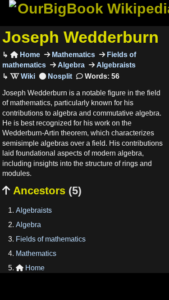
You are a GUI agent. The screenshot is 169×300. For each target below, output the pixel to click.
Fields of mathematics (51, 239)
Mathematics (72, 54)
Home (25, 54)
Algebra (70, 65)
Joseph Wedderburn (80, 37)
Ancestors (42, 190)
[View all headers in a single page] (55, 76)
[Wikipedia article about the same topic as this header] (22, 76)
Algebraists (115, 65)
